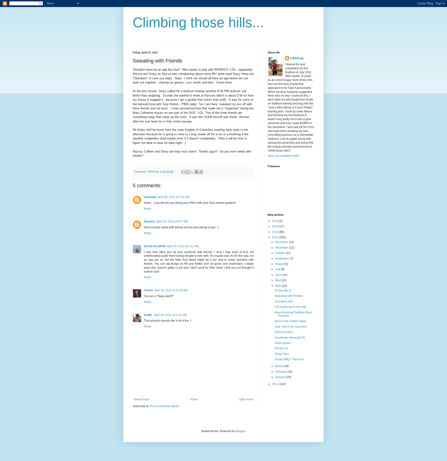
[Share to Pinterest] (201, 172)
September (282, 258)
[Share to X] (192, 172)
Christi (148, 290)
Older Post (246, 399)
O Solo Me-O (283, 290)
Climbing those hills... (198, 22)
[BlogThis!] (188, 172)
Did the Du (281, 348)
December (282, 242)
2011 (275, 384)
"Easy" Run (282, 354)
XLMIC (148, 315)
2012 (275, 237)
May (278, 280)
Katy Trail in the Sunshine (291, 326)
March (279, 366)
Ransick (149, 221)
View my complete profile (283, 155)
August (280, 264)
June (278, 275)
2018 (275, 221)
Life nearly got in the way (290, 306)
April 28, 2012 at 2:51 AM (173, 197)
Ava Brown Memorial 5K (290, 337)
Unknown (150, 197)
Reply (147, 208)
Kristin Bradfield (155, 246)
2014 (275, 226)
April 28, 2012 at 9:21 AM (183, 246)
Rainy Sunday (284, 332)
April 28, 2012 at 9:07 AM (172, 221)
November (282, 247)
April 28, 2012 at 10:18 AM (170, 290)
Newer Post (141, 399)
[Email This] (183, 172)
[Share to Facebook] (196, 172)
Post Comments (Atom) (164, 406)
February (281, 371)
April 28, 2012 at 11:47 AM (170, 315)
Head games (283, 343)
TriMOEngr (297, 58)
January (280, 377)
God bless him (284, 301)
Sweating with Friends (289, 296)
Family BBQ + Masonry (289, 359)
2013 (275, 232)
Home (194, 399)
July (278, 269)
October (280, 253)
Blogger (240, 431)
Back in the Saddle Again (290, 321)
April (278, 286)
